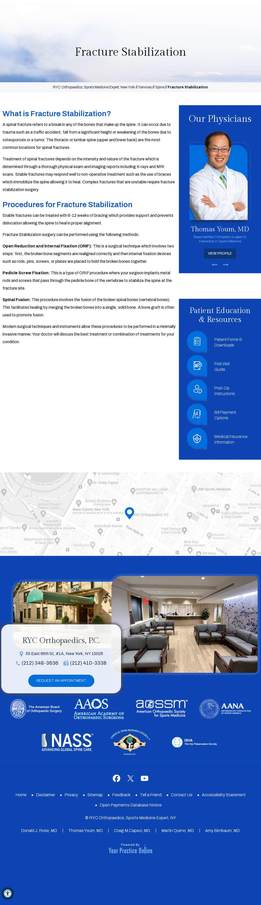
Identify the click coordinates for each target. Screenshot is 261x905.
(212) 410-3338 (88, 663)
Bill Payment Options (225, 415)
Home (21, 795)
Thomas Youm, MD (85, 830)
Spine (159, 87)
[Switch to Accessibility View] (7, 893)
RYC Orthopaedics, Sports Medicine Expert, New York (94, 87)
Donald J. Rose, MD (39, 830)
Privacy (71, 795)
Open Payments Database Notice (131, 805)
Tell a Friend (151, 795)
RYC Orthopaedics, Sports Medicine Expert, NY (132, 818)
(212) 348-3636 (40, 663)
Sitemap (95, 795)
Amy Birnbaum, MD (222, 830)
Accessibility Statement (224, 795)
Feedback (121, 795)
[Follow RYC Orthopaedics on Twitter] (130, 778)
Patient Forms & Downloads (228, 342)
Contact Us (181, 795)
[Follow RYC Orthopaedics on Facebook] (116, 778)
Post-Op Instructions (224, 391)
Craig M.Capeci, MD (132, 830)
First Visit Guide (222, 367)
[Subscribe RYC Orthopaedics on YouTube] (144, 778)
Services (145, 87)
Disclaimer (45, 795)
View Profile (238, 253)
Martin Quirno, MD (177, 830)
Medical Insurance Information (230, 439)
